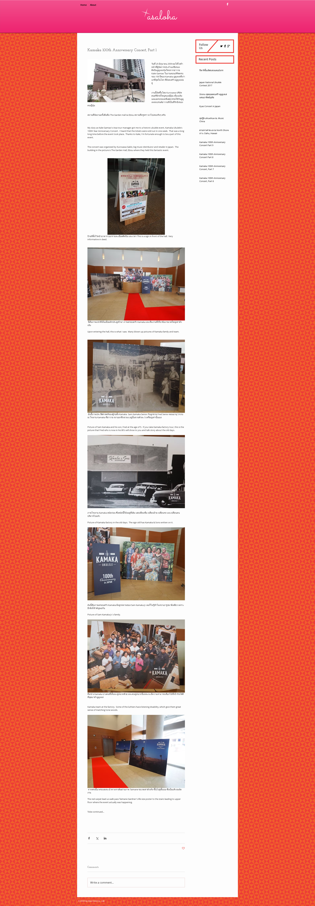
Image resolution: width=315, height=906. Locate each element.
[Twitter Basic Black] (221, 46)
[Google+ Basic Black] (228, 46)
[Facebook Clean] (227, 4)
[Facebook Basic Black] (225, 46)
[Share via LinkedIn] (105, 838)
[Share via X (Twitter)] (97, 838)
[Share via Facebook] (89, 838)
